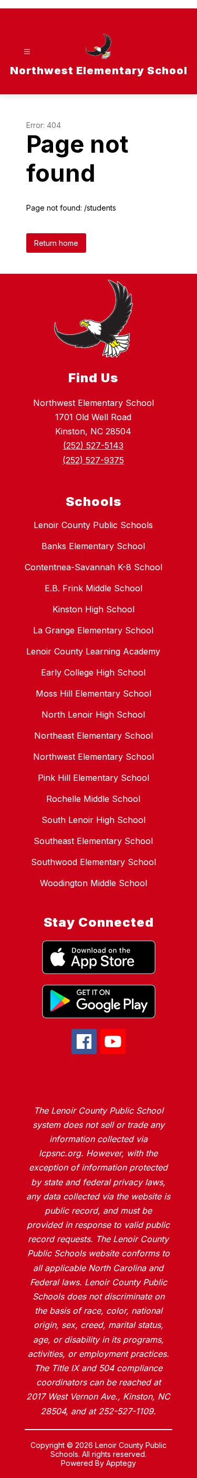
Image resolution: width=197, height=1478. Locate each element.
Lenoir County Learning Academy (93, 651)
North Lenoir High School (93, 714)
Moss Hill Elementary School (93, 693)
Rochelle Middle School (93, 798)
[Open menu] (27, 52)
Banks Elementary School (93, 546)
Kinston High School (93, 609)
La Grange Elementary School (93, 630)
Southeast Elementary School (93, 841)
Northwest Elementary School (93, 756)
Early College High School (93, 672)
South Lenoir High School (94, 820)
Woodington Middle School (93, 883)
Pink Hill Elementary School (93, 777)
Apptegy (121, 1463)
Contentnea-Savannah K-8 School (93, 567)
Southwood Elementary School (93, 862)
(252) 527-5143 (93, 445)
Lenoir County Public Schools (93, 525)
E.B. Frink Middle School (93, 588)
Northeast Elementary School (93, 735)
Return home (56, 243)
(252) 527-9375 (93, 460)
